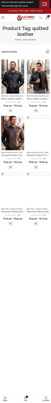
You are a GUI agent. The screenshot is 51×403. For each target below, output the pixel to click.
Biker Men (5, 96)
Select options (10, 110)
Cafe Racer (22, 152)
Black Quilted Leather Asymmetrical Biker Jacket (24, 99)
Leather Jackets (16, 209)
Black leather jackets (18, 96)
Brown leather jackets (9, 152)
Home (17, 40)
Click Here (44, 4)
